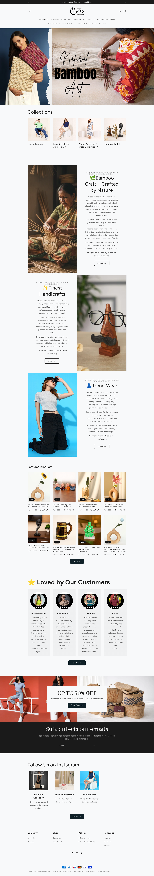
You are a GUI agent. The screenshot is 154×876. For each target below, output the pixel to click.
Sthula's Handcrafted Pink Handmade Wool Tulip (88, 506)
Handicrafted (111, 144)
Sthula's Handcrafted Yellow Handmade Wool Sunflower (38, 506)
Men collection (35, 144)
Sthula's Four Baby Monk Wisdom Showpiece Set (62, 506)
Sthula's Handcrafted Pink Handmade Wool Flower (114, 506)
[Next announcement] (126, 2)
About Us (31, 838)
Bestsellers (57, 838)
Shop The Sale (77, 705)
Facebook (107, 842)
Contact (31, 842)
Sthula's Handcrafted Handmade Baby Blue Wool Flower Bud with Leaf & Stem (115, 549)
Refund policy (67, 871)
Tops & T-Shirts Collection (61, 145)
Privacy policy (56, 871)
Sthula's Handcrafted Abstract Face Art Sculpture (38, 546)
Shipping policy (90, 871)
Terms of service (78, 871)
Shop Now (101, 263)
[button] (30, 11)
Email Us (107, 846)
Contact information (103, 871)
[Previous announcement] (28, 2)
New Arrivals (77, 663)
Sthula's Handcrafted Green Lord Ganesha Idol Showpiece (89, 549)
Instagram (107, 838)
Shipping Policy (84, 838)
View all (77, 561)
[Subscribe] (94, 745)
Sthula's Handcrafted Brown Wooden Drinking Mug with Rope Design (64, 549)
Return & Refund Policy (87, 842)
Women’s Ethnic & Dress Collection (87, 145)
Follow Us (77, 817)
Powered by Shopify (44, 871)
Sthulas (35, 871)
